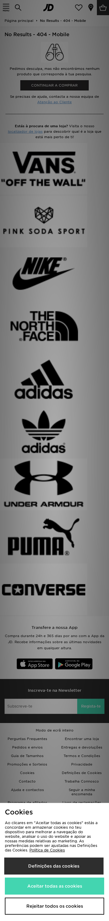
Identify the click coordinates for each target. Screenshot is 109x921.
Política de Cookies (47, 850)
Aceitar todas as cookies (54, 886)
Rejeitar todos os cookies (54, 906)
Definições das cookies (53, 866)
